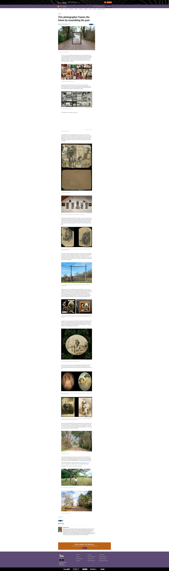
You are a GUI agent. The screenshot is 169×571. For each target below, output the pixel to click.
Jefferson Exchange (101, 9)
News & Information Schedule (103, 560)
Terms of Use (78, 556)
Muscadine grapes (72, 219)
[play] (58, 6)
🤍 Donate (84, 548)
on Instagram (83, 218)
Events (76, 9)
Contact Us (77, 554)
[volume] (61, 6)
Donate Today (89, 554)
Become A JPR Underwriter (91, 556)
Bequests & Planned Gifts (91, 560)
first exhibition (78, 222)
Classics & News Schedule (102, 556)
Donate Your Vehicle (90, 558)
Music (62, 9)
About (90, 9)
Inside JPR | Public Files (79, 558)
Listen (66, 9)
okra (66, 219)
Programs (71, 9)
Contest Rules (78, 560)
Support (80, 9)
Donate (109, 2)
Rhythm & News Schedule (102, 558)
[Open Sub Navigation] (59, 9)
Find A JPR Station (101, 554)
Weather (94, 9)
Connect (85, 9)
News (58, 9)
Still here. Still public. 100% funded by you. (84, 544)
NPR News (59, 13)
